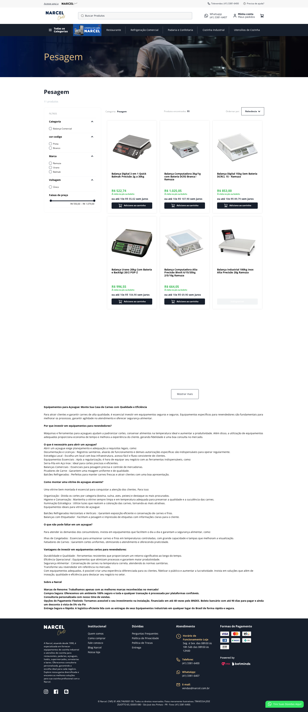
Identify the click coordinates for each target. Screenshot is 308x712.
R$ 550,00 (75, 204)
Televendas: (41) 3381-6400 (225, 3)
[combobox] (135, 15)
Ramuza (57, 163)
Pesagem (122, 111)
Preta (55, 143)
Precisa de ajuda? (255, 3)
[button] (72, 121)
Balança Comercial (62, 128)
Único (56, 187)
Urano (56, 167)
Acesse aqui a (51, 4)
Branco (56, 148)
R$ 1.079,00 (87, 204)
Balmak (57, 171)
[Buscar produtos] (81, 15)
